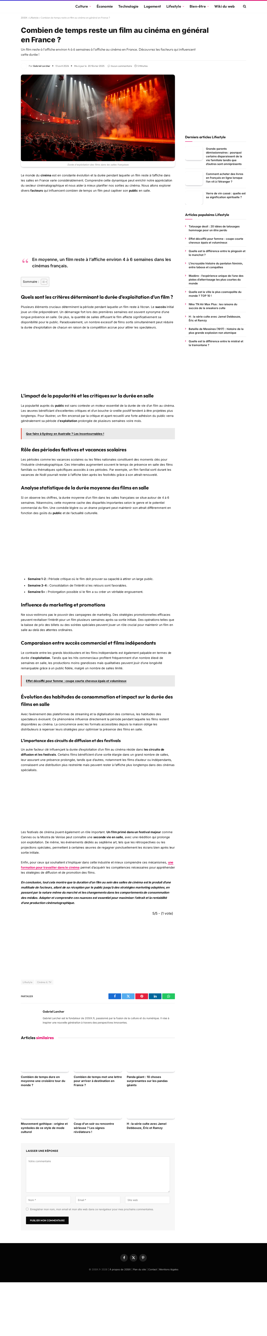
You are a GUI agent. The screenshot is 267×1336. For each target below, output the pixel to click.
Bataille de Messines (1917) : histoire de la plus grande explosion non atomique (216, 330)
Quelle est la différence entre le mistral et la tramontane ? (216, 343)
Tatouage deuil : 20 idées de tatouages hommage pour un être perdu (214, 228)
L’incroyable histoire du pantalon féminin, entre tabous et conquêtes (216, 265)
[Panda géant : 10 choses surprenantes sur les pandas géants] (151, 1058)
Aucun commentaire (121, 65)
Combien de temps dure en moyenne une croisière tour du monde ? (43, 1081)
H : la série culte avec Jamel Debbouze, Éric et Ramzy (146, 1125)
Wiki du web (224, 6)
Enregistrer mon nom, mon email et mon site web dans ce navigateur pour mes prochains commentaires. (92, 1209)
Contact (152, 1269)
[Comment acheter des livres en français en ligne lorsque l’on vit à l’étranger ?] (194, 178)
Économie (105, 6)
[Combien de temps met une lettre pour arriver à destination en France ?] (98, 1058)
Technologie (128, 6)
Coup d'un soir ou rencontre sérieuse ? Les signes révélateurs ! (94, 1128)
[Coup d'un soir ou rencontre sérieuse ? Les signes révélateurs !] (98, 1105)
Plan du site (139, 1269)
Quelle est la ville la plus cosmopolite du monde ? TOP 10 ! (215, 293)
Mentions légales (168, 1269)
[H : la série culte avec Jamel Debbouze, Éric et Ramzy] (151, 1105)
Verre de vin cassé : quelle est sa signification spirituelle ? (226, 195)
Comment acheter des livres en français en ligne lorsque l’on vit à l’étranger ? (224, 177)
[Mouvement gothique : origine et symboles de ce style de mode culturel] (45, 1105)
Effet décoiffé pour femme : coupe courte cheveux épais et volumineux (216, 240)
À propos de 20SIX (120, 1269)
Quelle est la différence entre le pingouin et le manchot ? (217, 252)
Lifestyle (173, 6)
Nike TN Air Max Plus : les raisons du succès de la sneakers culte (213, 306)
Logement (152, 6)
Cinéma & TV (44, 982)
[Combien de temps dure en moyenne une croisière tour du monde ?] (45, 1058)
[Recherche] (244, 6)
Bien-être (198, 6)
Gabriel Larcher (41, 65)
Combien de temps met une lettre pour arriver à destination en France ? (98, 1081)
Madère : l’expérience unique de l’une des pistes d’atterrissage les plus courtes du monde (216, 279)
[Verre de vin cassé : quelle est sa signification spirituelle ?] (194, 198)
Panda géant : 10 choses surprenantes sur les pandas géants (147, 1081)
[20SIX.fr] (43, 6)
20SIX (24, 17)
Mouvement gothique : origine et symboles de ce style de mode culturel (44, 1128)
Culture (81, 6)
